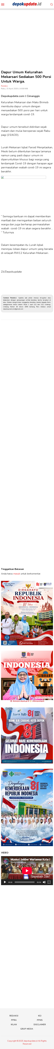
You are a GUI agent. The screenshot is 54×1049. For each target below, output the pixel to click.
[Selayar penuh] (49, 882)
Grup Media (26, 1029)
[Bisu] (44, 882)
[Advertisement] (27, 37)
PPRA (14, 1020)
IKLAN (14, 1024)
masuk (16, 573)
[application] (27, 870)
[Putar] (4, 882)
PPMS (40, 1020)
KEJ (39, 1015)
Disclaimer (40, 1024)
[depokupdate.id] (27, 4)
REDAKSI (13, 1015)
